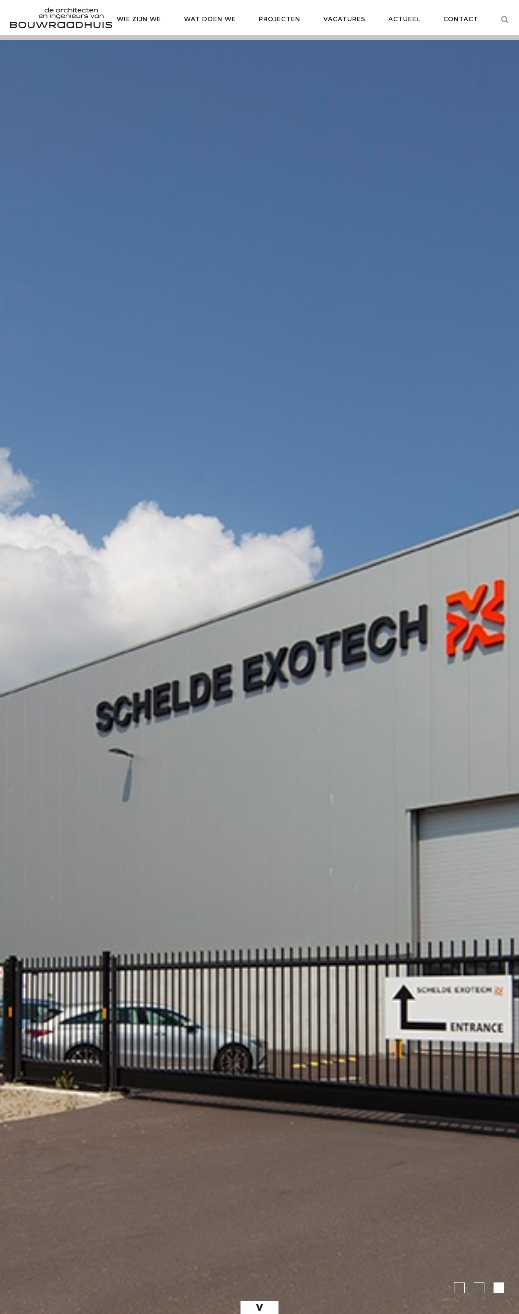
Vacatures (344, 19)
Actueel (404, 19)
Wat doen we (210, 19)
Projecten (280, 19)
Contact (460, 19)
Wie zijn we (139, 19)
